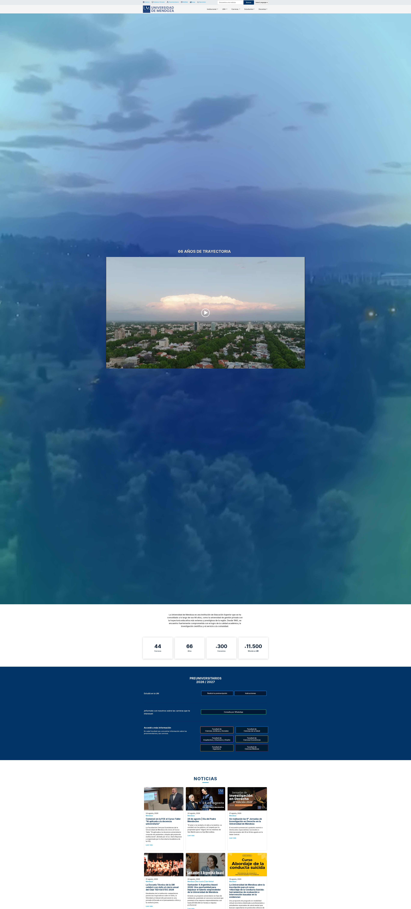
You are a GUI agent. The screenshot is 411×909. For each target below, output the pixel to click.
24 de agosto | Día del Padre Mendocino (202, 820)
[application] (205, 313)
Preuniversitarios (174, 2)
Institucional (212, 9)
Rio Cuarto (200, 881)
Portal (193, 2)
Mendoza (149, 816)
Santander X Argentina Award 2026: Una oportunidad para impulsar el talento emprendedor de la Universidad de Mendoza (204, 888)
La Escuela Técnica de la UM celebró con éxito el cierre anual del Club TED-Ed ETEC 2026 (162, 887)
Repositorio (201, 2)
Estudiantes (248, 9)
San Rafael (209, 881)
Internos (147, 2)
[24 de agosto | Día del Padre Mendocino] (205, 799)
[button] (205, 312)
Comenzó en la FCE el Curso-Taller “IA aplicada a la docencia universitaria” (163, 821)
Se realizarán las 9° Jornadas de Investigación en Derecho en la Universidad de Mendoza (245, 821)
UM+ (224, 9)
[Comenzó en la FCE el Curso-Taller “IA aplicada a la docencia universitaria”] (163, 799)
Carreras (235, 9)
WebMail (185, 2)
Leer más (149, 845)
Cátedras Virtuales (159, 2)
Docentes (262, 9)
